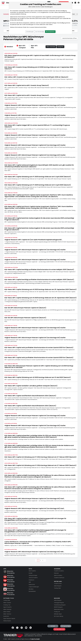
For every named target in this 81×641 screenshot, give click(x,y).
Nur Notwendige (39, 31)
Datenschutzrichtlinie (40, 27)
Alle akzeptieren (50, 31)
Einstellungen (30, 31)
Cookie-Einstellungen (28, 24)
